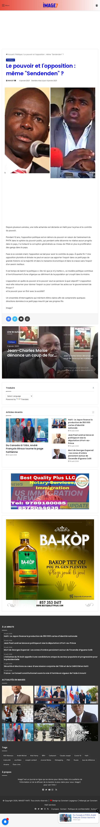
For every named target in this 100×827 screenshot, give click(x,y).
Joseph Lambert (31, 760)
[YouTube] (50, 789)
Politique (18, 54)
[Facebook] (43, 789)
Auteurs (94, 809)
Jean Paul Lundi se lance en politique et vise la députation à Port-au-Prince (81, 439)
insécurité (7, 760)
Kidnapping (59, 760)
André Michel (22, 756)
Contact (63, 809)
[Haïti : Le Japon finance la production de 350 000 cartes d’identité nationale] (59, 423)
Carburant (52, 756)
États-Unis (16, 764)
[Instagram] (53, 789)
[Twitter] (46, 789)
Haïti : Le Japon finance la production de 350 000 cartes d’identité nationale (80, 423)
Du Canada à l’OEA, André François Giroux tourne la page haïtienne (24, 448)
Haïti (86, 756)
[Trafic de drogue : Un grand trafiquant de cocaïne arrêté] (82, 732)
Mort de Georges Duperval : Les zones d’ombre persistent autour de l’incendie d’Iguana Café (80, 454)
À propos (55, 809)
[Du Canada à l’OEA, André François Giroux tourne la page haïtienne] (17, 732)
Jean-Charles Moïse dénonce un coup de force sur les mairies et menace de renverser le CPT (32, 353)
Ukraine (6, 764)
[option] (50, 352)
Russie (76, 760)
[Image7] (50, 5)
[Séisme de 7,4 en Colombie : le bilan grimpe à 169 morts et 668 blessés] (50, 713)
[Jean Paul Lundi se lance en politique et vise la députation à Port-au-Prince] (59, 438)
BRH (43, 756)
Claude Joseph (65, 756)
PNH (68, 760)
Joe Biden (17, 760)
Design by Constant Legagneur (65, 801)
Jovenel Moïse (45, 760)
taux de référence (88, 760)
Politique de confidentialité (79, 809)
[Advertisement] (21, 28)
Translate (25, 399)
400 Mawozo (8, 756)
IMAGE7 (11, 81)
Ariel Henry (34, 756)
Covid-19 (77, 756)
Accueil (11, 54)
